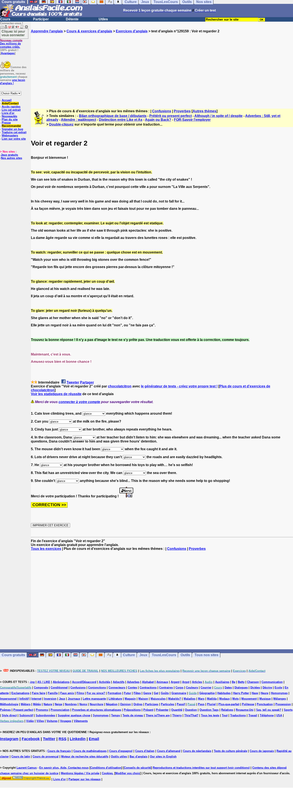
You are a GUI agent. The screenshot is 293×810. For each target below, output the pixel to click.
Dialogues (241, 687)
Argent (175, 682)
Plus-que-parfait (228, 704)
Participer (41, 19)
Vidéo (30, 721)
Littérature (115, 698)
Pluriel (211, 704)
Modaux (224, 698)
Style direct (9, 715)
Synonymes (101, 715)
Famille (53, 693)
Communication (272, 682)
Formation (114, 693)
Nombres (71, 704)
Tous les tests (210, 715)
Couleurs (192, 687)
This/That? (191, 715)
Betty (241, 682)
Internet (36, 698)
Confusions (161, 111)
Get (156, 693)
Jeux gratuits (9, 154)
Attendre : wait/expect (78, 120)
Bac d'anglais (138, 756)
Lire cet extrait (11, 109)
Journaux (74, 698)
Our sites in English (163, 756)
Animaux (162, 682)
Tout (225, 715)
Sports (288, 709)
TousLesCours (164, 655)
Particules (167, 704)
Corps (179, 687)
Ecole (278, 687)
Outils (185, 655)
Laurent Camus (27, 767)
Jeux (143, 655)
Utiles (103, 19)
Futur (127, 693)
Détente (72, 19)
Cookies (107, 773)
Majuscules (158, 698)
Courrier (206, 687)
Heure (264, 693)
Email (94, 739)
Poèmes (5, 709)
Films (80, 693)
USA (279, 715)
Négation (112, 704)
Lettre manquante (94, 698)
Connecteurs (117, 687)
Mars (201, 698)
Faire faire (38, 693)
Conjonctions (97, 687)
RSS (62, 739)
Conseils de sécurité (137, 767)
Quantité (176, 709)
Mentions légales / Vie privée (80, 773)
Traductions (238, 715)
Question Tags (209, 709)
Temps (115, 715)
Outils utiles (119, 756)
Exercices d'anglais (132, 31)
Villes (40, 721)
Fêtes (137, 693)
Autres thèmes (204, 111)
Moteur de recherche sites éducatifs (84, 756)
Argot (185, 682)
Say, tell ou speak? (268, 709)
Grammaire (178, 693)
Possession (283, 704)
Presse (6, 122)
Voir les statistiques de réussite (56, 394)
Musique (265, 698)
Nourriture (96, 704)
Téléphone (267, 715)
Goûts (165, 693)
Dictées (255, 687)
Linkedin (78, 739)
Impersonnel (8, 698)
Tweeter (72, 382)
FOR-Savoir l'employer (192, 120)
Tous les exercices (46, 548)
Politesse (248, 704)
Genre (147, 693)
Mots (235, 698)
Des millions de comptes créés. (11, 43)
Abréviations (61, 682)
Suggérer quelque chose (74, 715)
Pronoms (42, 709)
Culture (129, 655)
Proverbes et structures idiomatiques (96, 709)
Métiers (25, 704)
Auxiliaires (222, 682)
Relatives (227, 709)
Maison (143, 698)
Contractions (148, 687)
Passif (181, 704)
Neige (58, 704)
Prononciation (60, 709)
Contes (132, 687)
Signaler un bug (12, 129)
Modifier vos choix (127, 773)
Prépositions (132, 709)
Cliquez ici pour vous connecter (13, 33)
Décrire (267, 687)
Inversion (50, 698)
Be (233, 682)
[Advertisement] (162, 67)
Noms (83, 704)
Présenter (162, 709)
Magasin (130, 698)
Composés (41, 687)
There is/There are (158, 715)
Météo (37, 704)
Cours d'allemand (168, 751)
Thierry (177, 715)
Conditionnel (59, 687)
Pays (201, 704)
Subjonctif (26, 715)
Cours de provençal (46, 756)
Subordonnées (45, 715)
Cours (5, 19)
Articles (197, 682)
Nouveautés (9, 116)
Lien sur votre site (14, 138)
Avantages (8, 53)
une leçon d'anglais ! (12, 81)
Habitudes (224, 693)
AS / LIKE (43, 682)
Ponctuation (265, 704)
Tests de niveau (132, 715)
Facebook (31, 739)
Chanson (253, 682)
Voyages (65, 721)
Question (191, 709)
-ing (32, 682)
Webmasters (10, 135)
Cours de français (59, 751)
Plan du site (10, 119)
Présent (148, 709)
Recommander (11, 126)
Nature (48, 704)
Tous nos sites (206, 655)
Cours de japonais (262, 751)
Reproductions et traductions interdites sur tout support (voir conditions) (201, 767)
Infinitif (24, 698)
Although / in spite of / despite (218, 116)
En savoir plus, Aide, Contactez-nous (64, 767)
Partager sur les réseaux (84, 779)
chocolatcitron (119, 386)
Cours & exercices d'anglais (89, 31)
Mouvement (249, 698)
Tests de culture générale (230, 751)
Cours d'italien (144, 751)
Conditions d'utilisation (105, 767)
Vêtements (81, 721)
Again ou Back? (158, 120)
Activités (104, 682)
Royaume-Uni (245, 709)
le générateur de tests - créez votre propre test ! (179, 386)
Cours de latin (20, 756)
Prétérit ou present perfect (170, 116)
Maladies (189, 698)
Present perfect (23, 709)
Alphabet (148, 682)
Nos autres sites (11, 158)
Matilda (212, 698)
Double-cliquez (61, 124)
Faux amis (67, 693)
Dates (228, 687)
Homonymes (279, 693)
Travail (252, 715)
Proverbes (182, 111)
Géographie (207, 693)
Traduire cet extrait (14, 132)
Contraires (166, 687)
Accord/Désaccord (84, 682)
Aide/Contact (10, 103)
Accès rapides (11, 106)
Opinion (125, 704)
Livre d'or (8, 113)
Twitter (49, 739)
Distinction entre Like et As (120, 120)
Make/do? (174, 698)
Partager (87, 382)
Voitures (52, 721)
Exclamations (20, 693)
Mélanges (279, 698)
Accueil (7, 100)
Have (255, 693)
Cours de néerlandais (197, 751)
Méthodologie (9, 704)
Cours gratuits (13, 655)
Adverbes (133, 682)
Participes (151, 704)
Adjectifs (118, 682)
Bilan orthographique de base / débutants (112, 116)
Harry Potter (241, 693)
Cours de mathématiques (90, 751)
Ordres (137, 704)
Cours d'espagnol (121, 751)
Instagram (9, 739)
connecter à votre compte (79, 402)
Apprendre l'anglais (47, 31)
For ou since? (96, 693)
